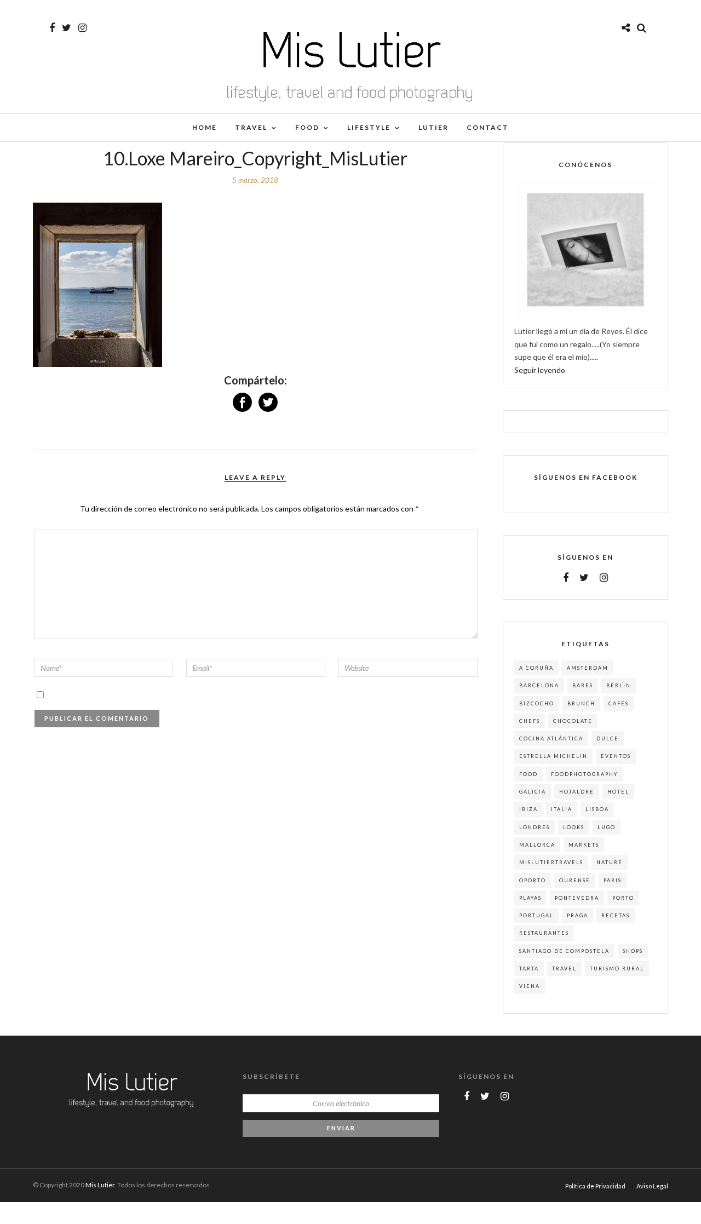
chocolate (573, 721)
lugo (606, 827)
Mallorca (537, 845)
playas (530, 898)
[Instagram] (82, 28)
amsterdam (587, 668)
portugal (536, 915)
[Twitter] (584, 578)
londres (534, 827)
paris (613, 880)
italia (561, 809)
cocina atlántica (551, 738)
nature (609, 862)
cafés (618, 703)
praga (577, 915)
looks (573, 827)
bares (582, 685)
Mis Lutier (99, 1185)
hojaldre (576, 792)
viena (529, 986)
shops (633, 951)
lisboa (597, 809)
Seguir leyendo (539, 370)
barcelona (539, 685)
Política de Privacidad (595, 1185)
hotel (618, 792)
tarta (529, 969)
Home (204, 127)
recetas (615, 915)
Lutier (433, 127)
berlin (618, 685)
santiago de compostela (564, 951)
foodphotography (584, 774)
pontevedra (577, 898)
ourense (574, 880)
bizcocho (536, 703)
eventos (616, 756)
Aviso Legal (652, 1185)
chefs (529, 721)
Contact (488, 127)
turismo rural (617, 969)
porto (623, 898)
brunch (581, 703)
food (528, 774)
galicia (532, 792)
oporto (532, 880)
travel (564, 969)
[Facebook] (565, 578)
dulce (607, 738)
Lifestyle (368, 127)
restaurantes (544, 933)
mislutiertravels (551, 862)
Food (307, 127)
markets (583, 845)
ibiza (528, 809)
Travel (251, 127)
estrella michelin (553, 756)
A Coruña (536, 668)
